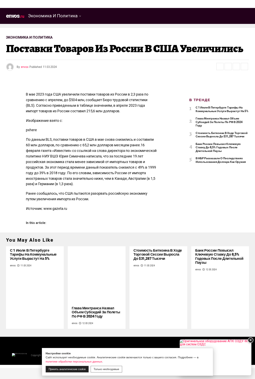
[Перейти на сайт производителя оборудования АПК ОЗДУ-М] (215, 357)
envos (24, 66)
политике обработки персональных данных (74, 361)
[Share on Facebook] (220, 66)
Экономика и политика (53, 15)
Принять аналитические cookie (67, 369)
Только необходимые (106, 369)
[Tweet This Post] (228, 66)
